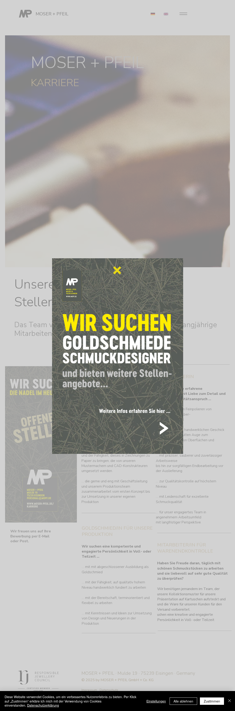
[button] (117, 270)
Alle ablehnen (183, 701)
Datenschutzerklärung (43, 705)
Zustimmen (212, 701)
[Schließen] (229, 701)
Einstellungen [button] (156, 701)
